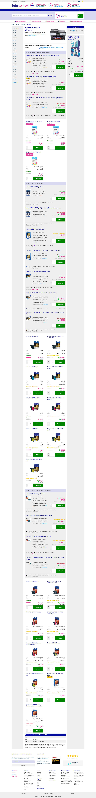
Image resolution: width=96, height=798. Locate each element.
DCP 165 (14, 48)
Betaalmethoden (27, 777)
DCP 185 (14, 51)
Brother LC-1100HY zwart (32, 581)
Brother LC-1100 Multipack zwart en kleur (38, 271)
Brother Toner (51, 778)
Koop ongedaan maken (28, 784)
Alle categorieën (79, 10)
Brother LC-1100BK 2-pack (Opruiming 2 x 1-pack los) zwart (43, 208)
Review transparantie (28, 773)
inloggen (73, 30)
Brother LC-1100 (33, 34)
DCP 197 (14, 61)
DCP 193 (14, 56)
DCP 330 (14, 64)
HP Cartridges (51, 772)
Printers (47, 10)
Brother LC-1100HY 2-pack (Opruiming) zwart (39, 515)
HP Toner (51, 777)
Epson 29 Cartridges (65, 783)
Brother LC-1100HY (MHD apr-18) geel (34, 674)
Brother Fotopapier (32, 35)
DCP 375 (14, 77)
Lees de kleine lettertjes (40, 6)
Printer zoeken (52, 780)
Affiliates (38, 777)
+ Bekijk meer (15, 82)
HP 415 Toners (77, 784)
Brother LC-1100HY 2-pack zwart (35, 494)
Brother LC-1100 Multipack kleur (35, 229)
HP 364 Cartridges (65, 772)
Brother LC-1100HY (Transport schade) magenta (33, 643)
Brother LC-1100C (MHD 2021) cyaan (55, 367)
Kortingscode (26, 781)
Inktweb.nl (15, 770)
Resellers (57, 1)
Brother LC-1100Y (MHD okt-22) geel (34, 460)
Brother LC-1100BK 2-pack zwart (35, 187)
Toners (28, 10)
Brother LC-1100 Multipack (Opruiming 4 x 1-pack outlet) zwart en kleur (45, 313)
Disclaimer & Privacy (48, 793)
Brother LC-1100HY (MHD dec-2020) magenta (55, 612)
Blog (25, 789)
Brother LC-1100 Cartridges (64, 774)
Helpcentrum (74, 1)
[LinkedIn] (15, 776)
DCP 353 (14, 69)
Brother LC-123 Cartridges (66, 780)
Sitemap (23, 793)
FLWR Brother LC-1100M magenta (53, 122)
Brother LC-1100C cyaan (32, 367)
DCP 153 (14, 40)
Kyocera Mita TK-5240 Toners (78, 777)
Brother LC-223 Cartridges (66, 781)
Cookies (72, 793)
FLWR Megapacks (41, 34)
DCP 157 (14, 43)
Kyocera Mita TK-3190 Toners (78, 782)
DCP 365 (14, 71)
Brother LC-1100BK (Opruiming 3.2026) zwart (55, 336)
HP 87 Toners (76, 780)
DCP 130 (14, 30)
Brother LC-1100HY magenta (33, 612)
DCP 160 (14, 45)
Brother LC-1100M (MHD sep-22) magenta (55, 398)
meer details (44, 67)
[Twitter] (13, 776)
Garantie (26, 778)
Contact (68, 1)
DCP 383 (14, 79)
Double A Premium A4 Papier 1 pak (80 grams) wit (73, 37)
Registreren (78, 6)
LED (71, 10)
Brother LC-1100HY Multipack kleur (55, 674)
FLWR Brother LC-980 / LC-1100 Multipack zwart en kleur (42, 55)
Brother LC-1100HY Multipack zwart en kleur (38, 536)
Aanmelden (23, 765)
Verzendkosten (27, 772)
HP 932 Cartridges (65, 778)
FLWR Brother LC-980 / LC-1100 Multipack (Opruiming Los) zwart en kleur (44, 98)
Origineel (53, 47)
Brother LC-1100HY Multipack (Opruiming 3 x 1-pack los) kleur (34, 705)
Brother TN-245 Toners (78, 772)
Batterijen (54, 10)
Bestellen (80, 15)
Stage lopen (39, 772)
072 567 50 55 (56, 4)
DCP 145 (14, 35)
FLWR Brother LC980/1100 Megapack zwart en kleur (41, 77)
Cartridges (39, 780)
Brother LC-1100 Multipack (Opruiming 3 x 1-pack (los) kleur (43, 250)
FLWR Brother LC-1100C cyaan (34, 121)
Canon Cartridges (52, 773)
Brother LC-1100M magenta (33, 397)
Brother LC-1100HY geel (53, 643)
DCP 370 (14, 74)
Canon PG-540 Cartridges (66, 777)
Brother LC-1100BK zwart (32, 336)
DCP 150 (14, 38)
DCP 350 (14, 66)
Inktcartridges (21, 10)
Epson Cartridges (52, 775)
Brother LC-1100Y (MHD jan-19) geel (55, 429)
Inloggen (73, 6)
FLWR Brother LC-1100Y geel (33, 152)
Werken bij (39, 773)
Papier (41, 10)
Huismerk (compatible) (45, 47)
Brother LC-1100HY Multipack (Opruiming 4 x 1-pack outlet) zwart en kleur (45, 558)
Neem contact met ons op (58, 6)
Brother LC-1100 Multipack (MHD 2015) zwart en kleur (41, 293)
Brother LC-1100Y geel (32, 428)
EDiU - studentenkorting (29, 775)
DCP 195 (14, 58)
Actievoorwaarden (27, 780)
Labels (34, 10)
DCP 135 (14, 32)
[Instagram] (16, 776)
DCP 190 (14, 53)
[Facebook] (12, 776)
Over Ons (63, 1)
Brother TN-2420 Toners (78, 773)
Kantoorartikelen (63, 10)
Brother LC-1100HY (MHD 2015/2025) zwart (54, 581)
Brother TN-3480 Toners (78, 775)
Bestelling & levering (28, 783)
